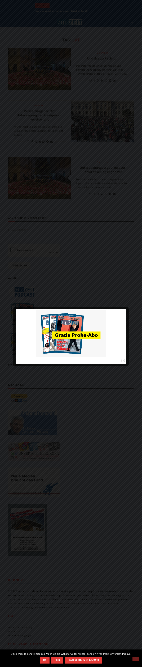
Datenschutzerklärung (84, 660)
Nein (57, 660)
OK (44, 660)
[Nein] (135, 659)
